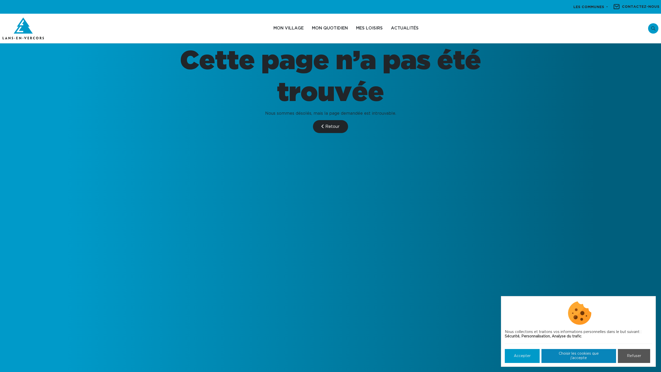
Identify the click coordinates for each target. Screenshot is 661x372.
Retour (332, 127)
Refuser (634, 356)
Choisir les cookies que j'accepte (579, 356)
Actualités (405, 28)
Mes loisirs (369, 28)
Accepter (522, 356)
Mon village (288, 28)
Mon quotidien (330, 28)
